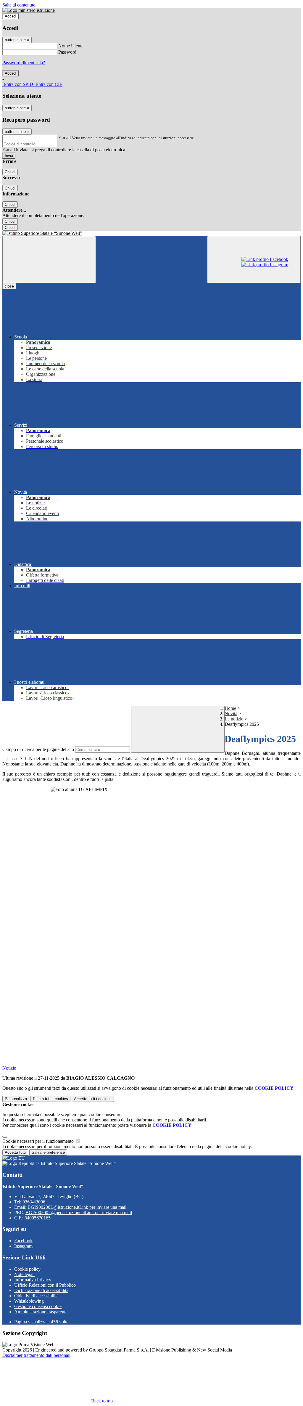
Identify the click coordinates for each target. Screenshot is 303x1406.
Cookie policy (27, 1269)
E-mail (64, 137)
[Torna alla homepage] (151, 233)
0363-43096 (33, 1201)
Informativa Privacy (32, 1279)
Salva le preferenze (48, 1152)
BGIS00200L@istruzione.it (77, 1207)
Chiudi (10, 172)
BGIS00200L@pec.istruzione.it (78, 1212)
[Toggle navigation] (49, 259)
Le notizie (234, 718)
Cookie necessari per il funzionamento (38, 1141)
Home (230, 708)
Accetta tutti (93, 1099)
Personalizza (16, 1099)
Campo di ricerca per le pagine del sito (38, 749)
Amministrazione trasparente (40, 1311)
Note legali (24, 1274)
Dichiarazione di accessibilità (41, 1290)
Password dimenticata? (23, 62)
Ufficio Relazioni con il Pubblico (45, 1285)
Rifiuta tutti (50, 1099)
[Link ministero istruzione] (28, 10)
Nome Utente (70, 45)
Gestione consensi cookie (38, 1306)
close (9, 286)
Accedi (11, 16)
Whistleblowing (29, 1301)
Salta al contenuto (19, 4)
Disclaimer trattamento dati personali (36, 1355)
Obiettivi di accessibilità (36, 1295)
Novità (231, 713)
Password (67, 51)
